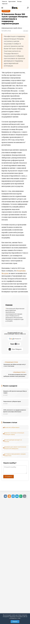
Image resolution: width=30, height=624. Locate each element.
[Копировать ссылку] (24, 496)
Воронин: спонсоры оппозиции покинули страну (14, 433)
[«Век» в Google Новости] (15, 339)
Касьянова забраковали (11, 427)
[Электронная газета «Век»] (15, 8)
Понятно (15, 621)
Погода (19, 1)
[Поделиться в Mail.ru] (13, 496)
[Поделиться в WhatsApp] (20, 496)
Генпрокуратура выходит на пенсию (13, 440)
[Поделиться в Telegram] (17, 496)
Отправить (8, 476)
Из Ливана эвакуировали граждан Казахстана (15, 454)
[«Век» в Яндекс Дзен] (15, 344)
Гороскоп (4, 3)
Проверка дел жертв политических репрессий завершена (15, 447)
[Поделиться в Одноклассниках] (9, 496)
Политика (6, 10)
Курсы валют (12, 1)
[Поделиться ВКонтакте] (5, 496)
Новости (4, 1)
